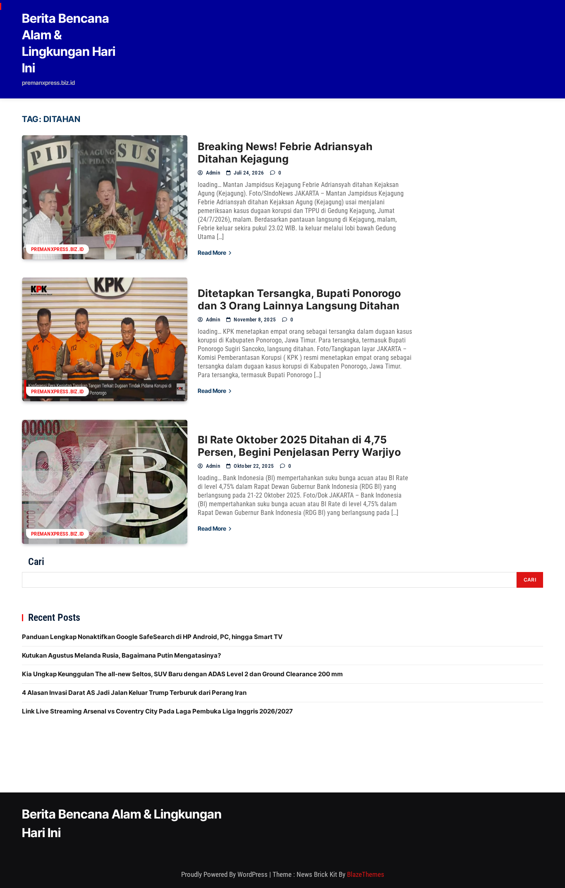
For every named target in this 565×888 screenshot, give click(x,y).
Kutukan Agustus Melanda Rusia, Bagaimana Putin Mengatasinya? (121, 655)
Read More (212, 252)
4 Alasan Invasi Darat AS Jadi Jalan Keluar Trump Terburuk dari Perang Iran (134, 693)
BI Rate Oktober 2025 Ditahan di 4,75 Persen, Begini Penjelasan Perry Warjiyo (299, 445)
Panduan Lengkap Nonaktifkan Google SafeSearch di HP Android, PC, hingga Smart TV (152, 637)
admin (213, 173)
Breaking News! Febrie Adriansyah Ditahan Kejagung (285, 152)
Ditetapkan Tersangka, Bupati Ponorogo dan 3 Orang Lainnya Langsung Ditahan (299, 299)
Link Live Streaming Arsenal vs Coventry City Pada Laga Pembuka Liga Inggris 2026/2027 (157, 711)
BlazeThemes (365, 874)
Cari (36, 561)
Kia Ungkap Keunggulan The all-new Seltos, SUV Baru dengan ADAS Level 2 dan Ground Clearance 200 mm (182, 674)
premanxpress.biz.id (57, 249)
